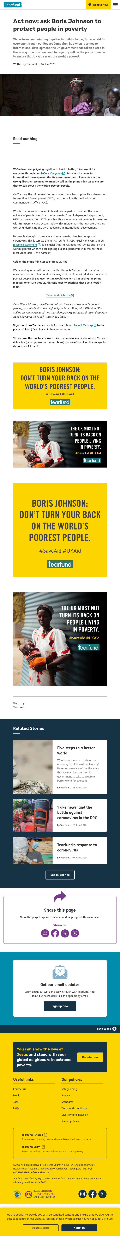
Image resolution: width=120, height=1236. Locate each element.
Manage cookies (40, 1228)
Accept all (79, 1228)
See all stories (60, 875)
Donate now (90, 1057)
